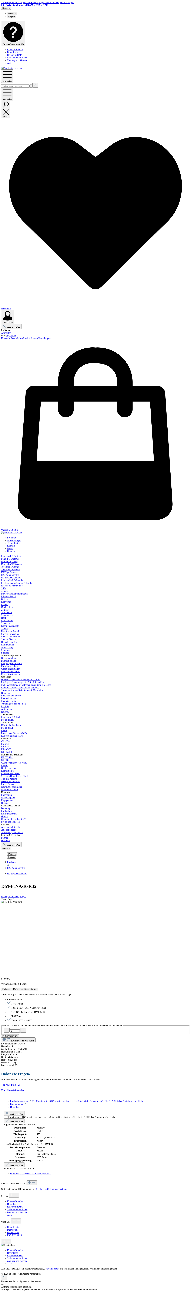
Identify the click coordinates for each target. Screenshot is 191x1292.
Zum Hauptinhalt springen (14, 2)
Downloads (12, 52)
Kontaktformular (15, 49)
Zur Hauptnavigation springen (60, 2)
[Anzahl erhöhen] (23, 1030)
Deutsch (12, 14)
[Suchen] (30, 86)
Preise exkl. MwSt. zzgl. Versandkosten (19, 989)
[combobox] (15, 86)
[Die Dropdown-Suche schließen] (35, 85)
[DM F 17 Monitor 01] (12, 902)
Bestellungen (44, 338)
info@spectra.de (59, 1189)
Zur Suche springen (36, 2)
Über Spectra (13, 1227)
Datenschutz (13, 1232)
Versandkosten (52, 1268)
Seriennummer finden (17, 57)
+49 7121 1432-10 (43, 1189)
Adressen (33, 338)
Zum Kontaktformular (12, 1090)
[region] (95, 936)
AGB (9, 63)
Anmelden (6, 333)
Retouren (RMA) (15, 55)
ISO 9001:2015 (14, 1235)
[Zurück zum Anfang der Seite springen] (4, 1277)
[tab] (76, 1101)
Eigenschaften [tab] (17, 1104)
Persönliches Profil (20, 338)
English (11, 17)
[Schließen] (2, 1284)
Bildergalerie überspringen (13, 896)
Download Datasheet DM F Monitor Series (30, 1173)
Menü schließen (13, 327)
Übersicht (6, 338)
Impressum (12, 1230)
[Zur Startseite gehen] (11, 68)
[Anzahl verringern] (7, 1030)
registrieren (11, 335)
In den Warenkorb (10, 1036)
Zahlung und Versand (17, 60)
